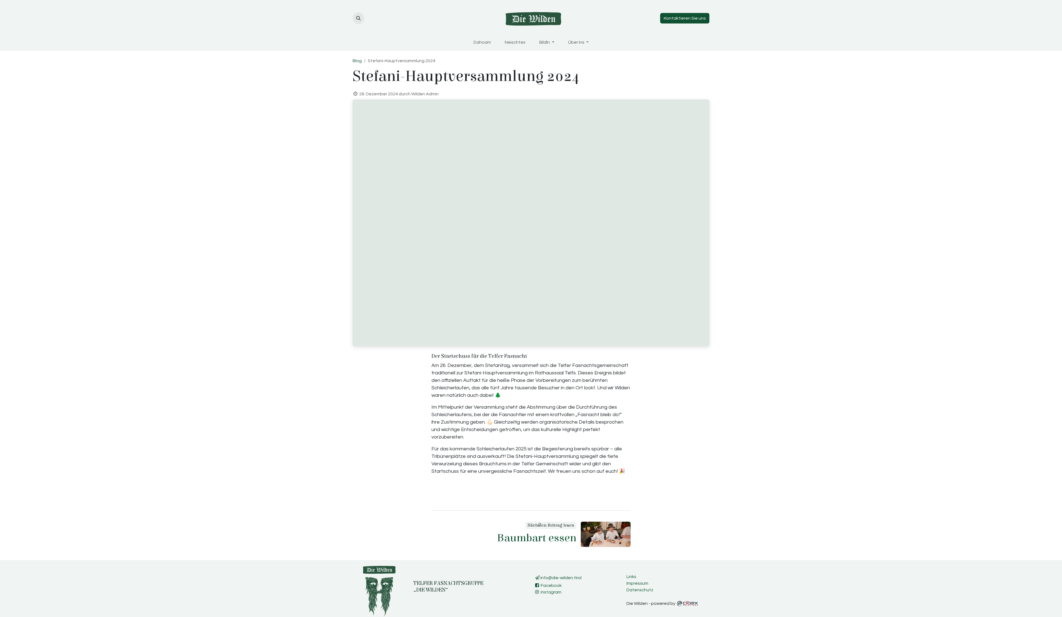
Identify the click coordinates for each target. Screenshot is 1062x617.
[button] (358, 18)
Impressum (637, 583)
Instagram (550, 592)
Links (631, 576)
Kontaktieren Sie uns (685, 18)
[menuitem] (482, 42)
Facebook (550, 585)
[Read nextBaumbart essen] (606, 534)
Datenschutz (639, 590)
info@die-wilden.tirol (561, 578)
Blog (357, 61)
